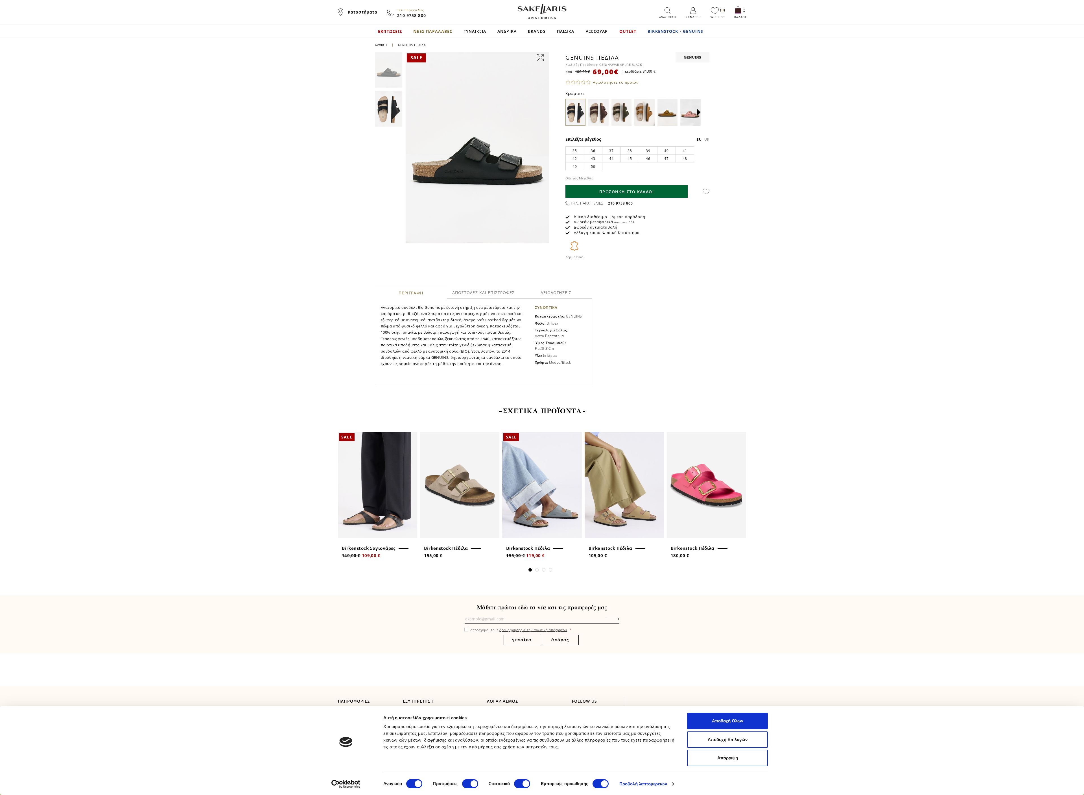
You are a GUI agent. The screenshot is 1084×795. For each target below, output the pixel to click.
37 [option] (611, 150)
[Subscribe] (621, 622)
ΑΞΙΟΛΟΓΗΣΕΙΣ (556, 292)
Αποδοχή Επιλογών (728, 739)
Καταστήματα (362, 12)
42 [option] (574, 158)
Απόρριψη (727, 757)
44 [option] (611, 158)
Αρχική (381, 45)
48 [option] (685, 158)
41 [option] (685, 150)
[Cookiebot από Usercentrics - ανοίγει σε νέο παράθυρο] (346, 784)
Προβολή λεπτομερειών (643, 783)
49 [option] (574, 166)
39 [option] (648, 150)
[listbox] (637, 158)
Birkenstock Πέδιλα (446, 548)
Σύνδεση (693, 17)
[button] (699, 112)
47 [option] (666, 158)
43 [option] (593, 158)
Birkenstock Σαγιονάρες (368, 548)
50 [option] (593, 166)
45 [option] (630, 158)
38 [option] (630, 150)
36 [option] (593, 150)
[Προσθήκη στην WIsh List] (411, 437)
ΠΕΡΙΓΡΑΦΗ (411, 292)
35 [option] (574, 150)
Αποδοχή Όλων (727, 720)
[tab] (411, 293)
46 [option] (648, 158)
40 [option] (666, 150)
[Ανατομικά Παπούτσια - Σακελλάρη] (542, 11)
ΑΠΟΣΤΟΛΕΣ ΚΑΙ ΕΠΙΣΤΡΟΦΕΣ (483, 292)
